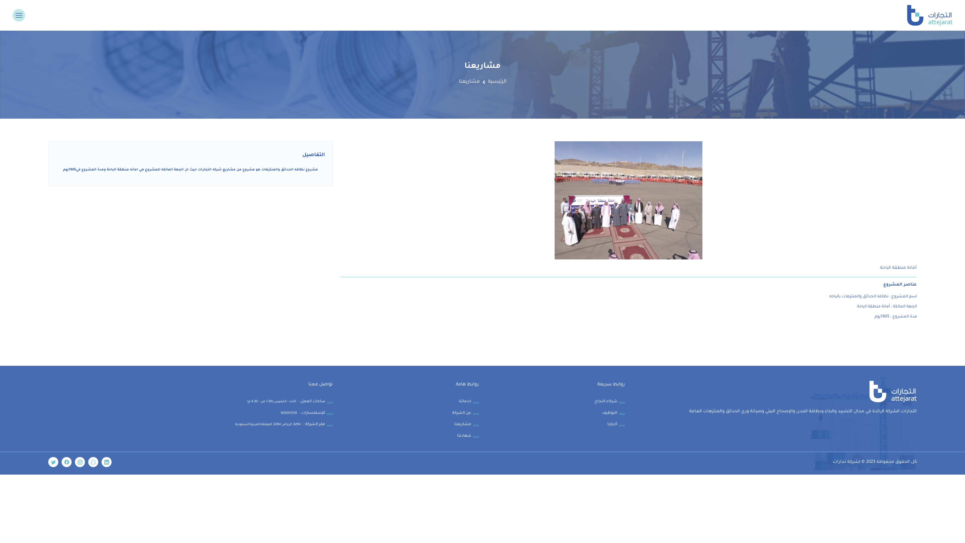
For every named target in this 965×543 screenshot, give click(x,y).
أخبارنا (612, 424)
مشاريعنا (462, 424)
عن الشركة (461, 413)
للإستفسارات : (303, 413)
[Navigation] (19, 15)
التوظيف (609, 413)
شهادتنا (464, 436)
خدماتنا (465, 401)
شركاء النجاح (606, 401)
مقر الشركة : (280, 424)
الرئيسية (497, 82)
